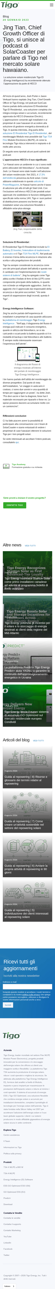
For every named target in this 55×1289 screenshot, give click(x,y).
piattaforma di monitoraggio (18, 320)
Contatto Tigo (15, 505)
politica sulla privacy (31, 994)
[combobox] (9, 1286)
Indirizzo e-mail (9, 982)
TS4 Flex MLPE (31, 254)
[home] (10, 5)
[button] (51, 5)
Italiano (7, 1286)
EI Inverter (16, 250)
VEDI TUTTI (30, 546)
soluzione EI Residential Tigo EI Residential (25, 133)
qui (17, 442)
